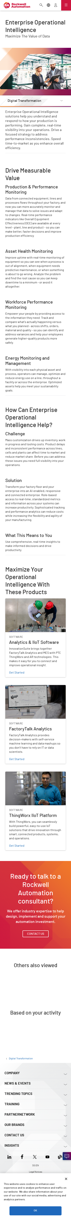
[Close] (66, 1178)
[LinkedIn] (10, 1156)
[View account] (55, 5)
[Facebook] (22, 1156)
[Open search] (41, 5)
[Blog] (60, 1156)
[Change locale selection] (48, 5)
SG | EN (35, 1165)
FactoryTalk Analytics (19, 687)
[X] (35, 1156)
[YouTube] (47, 1156)
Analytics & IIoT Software (21, 600)
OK (35, 1210)
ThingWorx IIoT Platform (21, 773)
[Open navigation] (66, 5)
